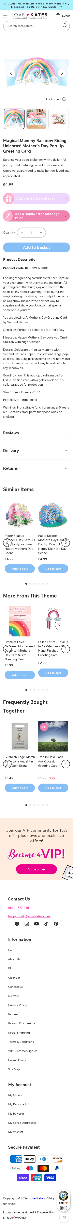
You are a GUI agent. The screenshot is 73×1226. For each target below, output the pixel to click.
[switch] (63, 1208)
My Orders (15, 1095)
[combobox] (36, 26)
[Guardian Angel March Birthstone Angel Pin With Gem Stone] (20, 736)
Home (12, 950)
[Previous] (7, 542)
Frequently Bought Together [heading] (25, 706)
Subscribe (36, 869)
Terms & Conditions (21, 1042)
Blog (11, 968)
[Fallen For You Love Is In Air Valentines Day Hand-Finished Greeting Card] (53, 621)
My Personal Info (19, 1104)
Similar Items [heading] (18, 489)
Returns (13, 1014)
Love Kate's (37, 1198)
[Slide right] (62, 73)
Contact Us (15, 987)
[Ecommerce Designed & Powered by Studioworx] (14, 1218)
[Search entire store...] (65, 25)
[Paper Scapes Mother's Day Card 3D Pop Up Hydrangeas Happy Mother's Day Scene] (20, 515)
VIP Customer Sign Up (23, 1051)
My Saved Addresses (22, 1123)
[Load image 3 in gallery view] (58, 119)
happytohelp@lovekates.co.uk (29, 916)
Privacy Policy (17, 1005)
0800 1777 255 (18, 908)
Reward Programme (21, 1023)
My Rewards (16, 1113)
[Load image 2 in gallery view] (36, 119)
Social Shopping (19, 1032)
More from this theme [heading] (30, 596)
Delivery (13, 996)
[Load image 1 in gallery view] (14, 119)
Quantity (9, 232)
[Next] (65, 542)
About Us (14, 959)
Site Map (14, 1069)
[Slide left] (11, 73)
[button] (5, 15)
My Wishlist (15, 1132)
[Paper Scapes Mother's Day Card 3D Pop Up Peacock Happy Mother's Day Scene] (53, 515)
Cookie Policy (17, 1060)
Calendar (14, 977)
